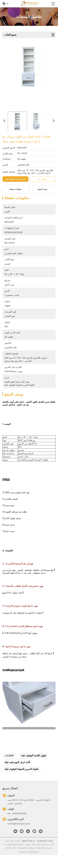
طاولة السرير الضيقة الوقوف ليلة (22, 769)
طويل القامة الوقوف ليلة (33, 755)
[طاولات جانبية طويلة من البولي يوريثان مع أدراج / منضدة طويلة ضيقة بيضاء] (28, 77)
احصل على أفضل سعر (15, 179)
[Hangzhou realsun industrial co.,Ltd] (30, 3)
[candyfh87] (41, 832)
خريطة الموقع (28, 840)
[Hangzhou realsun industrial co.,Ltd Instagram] (21, 832)
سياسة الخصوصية (45, 840)
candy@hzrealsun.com (18, 823)
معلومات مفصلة (15, 189)
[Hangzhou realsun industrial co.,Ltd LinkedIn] (28, 832)
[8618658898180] (34, 832)
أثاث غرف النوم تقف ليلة (17, 762)
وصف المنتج (42, 189)
